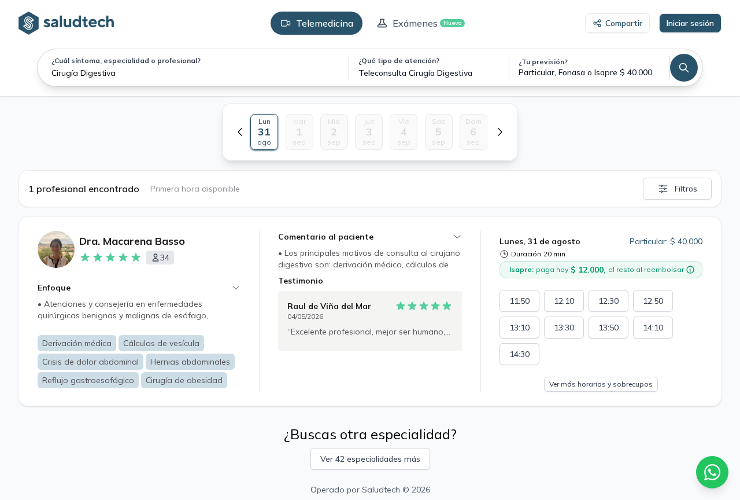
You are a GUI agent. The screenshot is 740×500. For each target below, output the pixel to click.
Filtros (686, 188)
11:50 (519, 301)
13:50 (608, 327)
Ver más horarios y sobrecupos (601, 384)
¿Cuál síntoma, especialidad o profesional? (126, 60)
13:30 (564, 327)
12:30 (608, 301)
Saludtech (381, 489)
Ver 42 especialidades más (370, 459)
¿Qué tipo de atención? (398, 60)
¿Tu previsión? (543, 61)
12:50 (653, 301)
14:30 (519, 354)
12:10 (564, 301)
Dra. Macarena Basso (132, 241)
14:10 (653, 327)
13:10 (519, 327)
